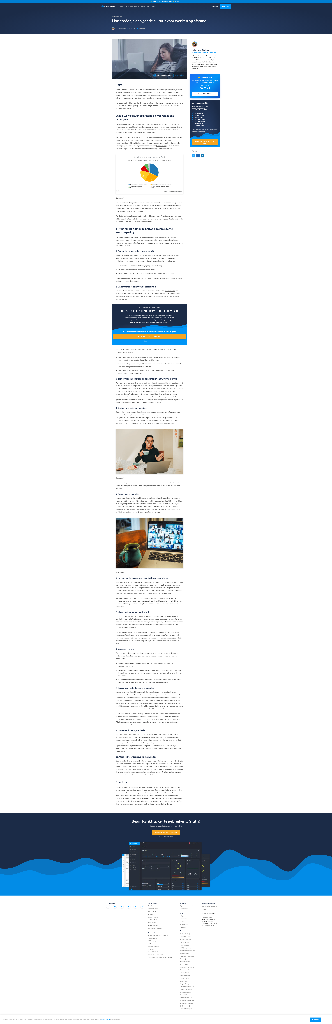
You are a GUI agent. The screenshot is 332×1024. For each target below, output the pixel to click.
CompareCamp (161, 146)
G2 (142, 906)
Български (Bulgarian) (187, 967)
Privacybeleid (184, 908)
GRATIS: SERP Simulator (155, 928)
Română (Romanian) (186, 995)
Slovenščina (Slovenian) (187, 1000)
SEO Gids (151, 949)
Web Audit (151, 914)
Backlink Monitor (153, 920)
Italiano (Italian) (185, 945)
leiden (159, 402)
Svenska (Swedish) (185, 959)
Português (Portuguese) (187, 956)
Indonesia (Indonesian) (187, 986)
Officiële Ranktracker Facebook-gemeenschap (121, 906)
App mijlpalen (184, 924)
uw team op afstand (139, 402)
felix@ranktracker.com (208, 925)
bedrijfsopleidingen (133, 692)
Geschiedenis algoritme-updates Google (160, 957)
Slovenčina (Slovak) (186, 997)
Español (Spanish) (185, 939)
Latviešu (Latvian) (185, 992)
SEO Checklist (152, 922)
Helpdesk (183, 927)
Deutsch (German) (185, 936)
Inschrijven (225, 6)
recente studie (149, 206)
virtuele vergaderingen (135, 506)
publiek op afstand (132, 766)
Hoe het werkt (134, 6)
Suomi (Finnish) (184, 981)
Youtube (115, 906)
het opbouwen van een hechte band (162, 420)
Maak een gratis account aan (149, 336)
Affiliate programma (154, 941)
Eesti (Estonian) (184, 978)
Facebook (108, 906)
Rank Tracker (152, 906)
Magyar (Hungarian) (186, 984)
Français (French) (185, 942)
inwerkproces (170, 291)
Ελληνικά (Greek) (185, 975)
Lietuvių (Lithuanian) (186, 989)
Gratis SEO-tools (153, 952)
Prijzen (143, 6)
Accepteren (315, 1019)
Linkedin (135, 906)
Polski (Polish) (184, 953)
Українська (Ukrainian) (187, 1003)
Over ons (205, 909)
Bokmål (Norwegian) (186, 1008)
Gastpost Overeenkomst (155, 954)
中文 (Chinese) (184, 964)
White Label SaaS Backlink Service (158, 935)
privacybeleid (105, 1019)
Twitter (128, 906)
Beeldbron (119, 198)
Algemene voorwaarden (187, 906)
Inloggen (215, 6)
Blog (148, 6)
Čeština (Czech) (185, 970)
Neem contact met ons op (209, 906)
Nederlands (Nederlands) (187, 950)
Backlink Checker (153, 917)
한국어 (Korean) (185, 1006)
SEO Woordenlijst (153, 946)
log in (145, 341)
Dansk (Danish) (184, 972)
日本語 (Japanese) (185, 948)
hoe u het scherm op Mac (169, 719)
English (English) (185, 934)
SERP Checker (152, 911)
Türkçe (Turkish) (185, 961)
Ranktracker (108, 6)
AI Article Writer (153, 925)
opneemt (126, 722)
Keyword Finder (153, 908)
